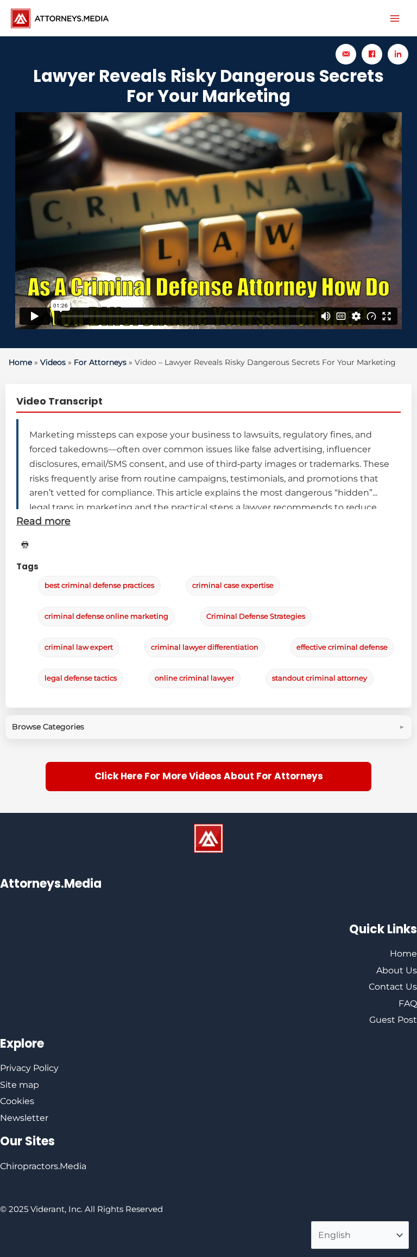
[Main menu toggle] (394, 18)
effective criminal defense (342, 647)
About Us (396, 970)
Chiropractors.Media (43, 1166)
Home (20, 362)
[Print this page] (25, 545)
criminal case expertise (233, 585)
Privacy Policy (29, 1068)
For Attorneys (100, 362)
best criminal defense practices (99, 585)
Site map (19, 1084)
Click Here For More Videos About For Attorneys (208, 776)
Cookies (17, 1101)
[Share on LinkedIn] (398, 54)
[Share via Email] (346, 54)
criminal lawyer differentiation (204, 647)
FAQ (408, 1003)
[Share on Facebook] (372, 54)
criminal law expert (79, 647)
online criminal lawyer (194, 678)
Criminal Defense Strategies (255, 616)
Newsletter (24, 1118)
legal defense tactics (81, 678)
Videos (53, 362)
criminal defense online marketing (106, 616)
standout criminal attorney (319, 678)
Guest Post (393, 1019)
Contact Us (393, 986)
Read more (43, 521)
